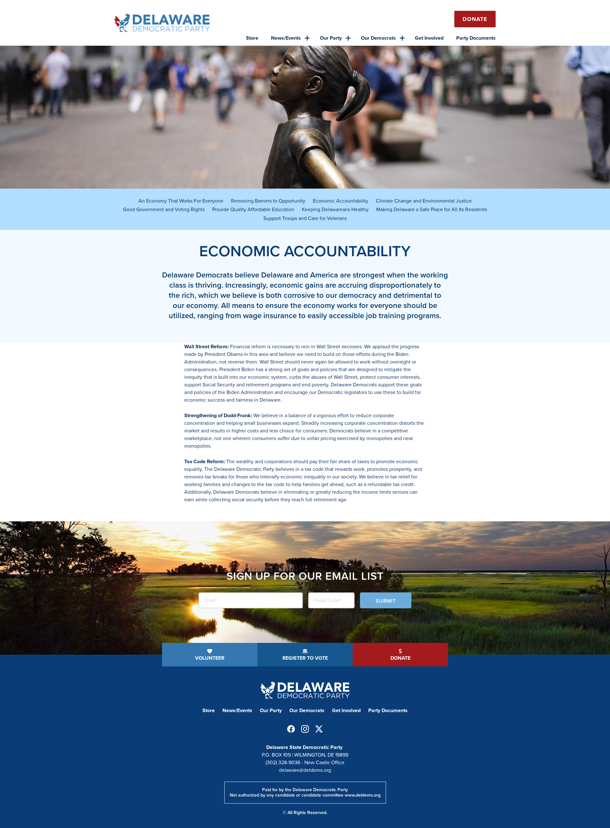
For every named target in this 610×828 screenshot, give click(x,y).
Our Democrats (378, 38)
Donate (475, 19)
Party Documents (476, 38)
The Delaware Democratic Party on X (319, 729)
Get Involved (429, 38)
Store (252, 38)
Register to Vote (305, 658)
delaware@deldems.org (305, 770)
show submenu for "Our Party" (348, 38)
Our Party (331, 38)
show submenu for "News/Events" (307, 38)
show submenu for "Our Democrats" (402, 38)
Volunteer (209, 658)
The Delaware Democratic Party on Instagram (305, 729)
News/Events (286, 38)
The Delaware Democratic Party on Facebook (291, 729)
